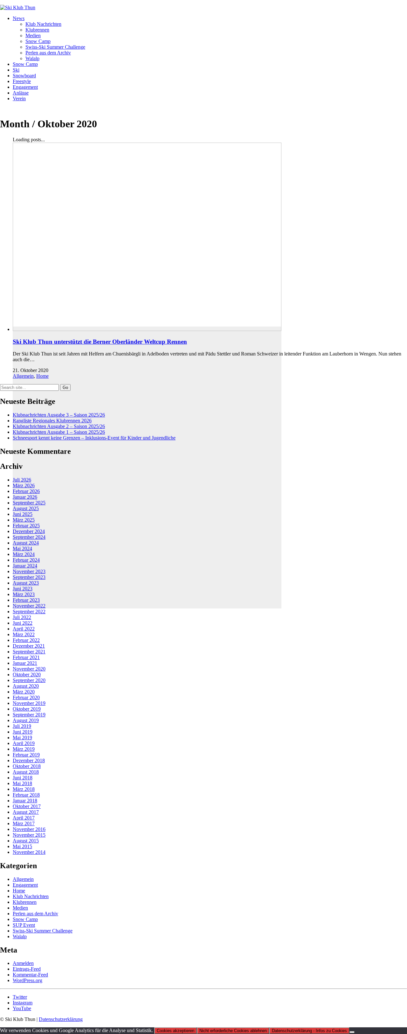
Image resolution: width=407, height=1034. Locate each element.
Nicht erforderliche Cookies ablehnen (233, 1030)
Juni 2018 (22, 777)
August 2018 (26, 772)
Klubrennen (25, 902)
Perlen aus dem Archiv (35, 913)
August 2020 (26, 686)
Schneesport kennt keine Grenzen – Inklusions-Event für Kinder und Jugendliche (94, 437)
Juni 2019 (22, 732)
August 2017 (26, 812)
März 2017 (24, 823)
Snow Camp (25, 919)
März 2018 (24, 789)
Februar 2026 (26, 491)
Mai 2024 (22, 548)
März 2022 (24, 634)
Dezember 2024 (29, 531)
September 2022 (29, 611)
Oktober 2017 (27, 806)
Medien (20, 908)
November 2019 (29, 703)
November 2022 (29, 605)
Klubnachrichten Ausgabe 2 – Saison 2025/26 (59, 426)
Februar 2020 (26, 697)
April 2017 (24, 817)
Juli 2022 (22, 617)
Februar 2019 (26, 754)
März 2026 (24, 485)
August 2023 (26, 583)
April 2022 (24, 628)
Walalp (20, 936)
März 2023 (24, 594)
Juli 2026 (22, 479)
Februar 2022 (26, 640)
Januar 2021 (25, 663)
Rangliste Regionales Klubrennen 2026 (52, 420)
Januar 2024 (25, 565)
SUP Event (24, 925)
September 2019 (29, 714)
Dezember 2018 (29, 760)
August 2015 (26, 840)
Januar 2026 (25, 497)
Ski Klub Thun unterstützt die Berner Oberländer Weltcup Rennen (100, 341)
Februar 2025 (26, 525)
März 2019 (24, 749)
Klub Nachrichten (31, 896)
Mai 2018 (22, 783)
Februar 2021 (26, 657)
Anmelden (23, 963)
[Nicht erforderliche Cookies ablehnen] (352, 1032)
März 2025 (24, 520)
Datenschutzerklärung (61, 1019)
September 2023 (29, 577)
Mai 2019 (22, 737)
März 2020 (24, 691)
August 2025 (26, 508)
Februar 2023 (26, 600)
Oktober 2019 (27, 709)
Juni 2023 (22, 588)
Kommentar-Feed (30, 974)
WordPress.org (27, 980)
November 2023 (29, 571)
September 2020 (29, 680)
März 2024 (24, 554)
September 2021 (29, 651)
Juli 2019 (22, 726)
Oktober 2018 (27, 766)
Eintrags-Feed (27, 969)
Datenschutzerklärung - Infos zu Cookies (309, 1030)
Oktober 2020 (27, 674)
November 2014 (29, 852)
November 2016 (29, 829)
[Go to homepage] (17, 7)
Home (42, 376)
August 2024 (26, 542)
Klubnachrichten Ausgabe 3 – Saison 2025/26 (59, 415)
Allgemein (23, 376)
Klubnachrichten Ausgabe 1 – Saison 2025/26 (59, 432)
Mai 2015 (22, 846)
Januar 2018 (25, 800)
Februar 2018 (26, 795)
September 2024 (29, 537)
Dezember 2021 (29, 646)
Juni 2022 (22, 623)
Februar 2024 (26, 560)
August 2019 (26, 720)
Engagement (25, 885)
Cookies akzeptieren (175, 1030)
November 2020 (29, 669)
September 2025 (29, 502)
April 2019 (24, 743)
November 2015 (29, 835)
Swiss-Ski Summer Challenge (42, 930)
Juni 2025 (22, 514)
